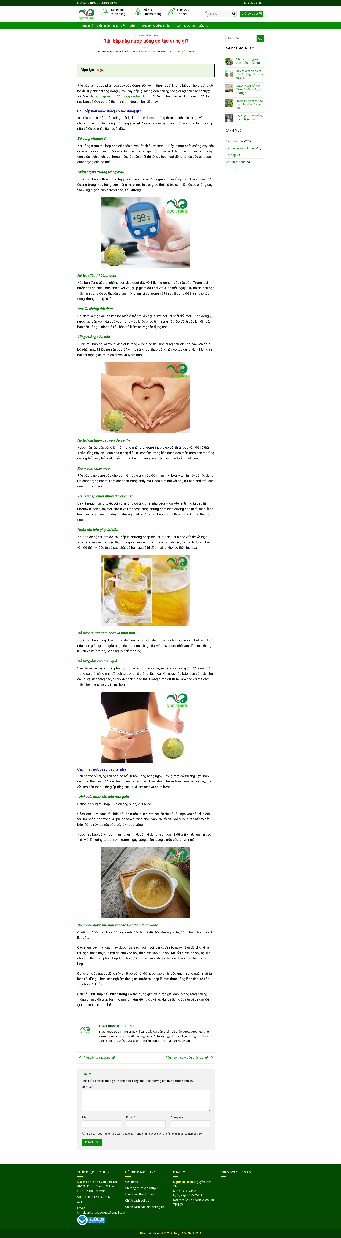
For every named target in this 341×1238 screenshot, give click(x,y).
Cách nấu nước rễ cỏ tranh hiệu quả (249, 117)
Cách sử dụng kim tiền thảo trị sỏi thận (249, 61)
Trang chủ (86, 25)
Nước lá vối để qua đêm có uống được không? (248, 89)
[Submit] (234, 14)
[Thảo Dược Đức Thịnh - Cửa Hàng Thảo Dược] (86, 14)
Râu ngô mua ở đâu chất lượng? (187, 1058)
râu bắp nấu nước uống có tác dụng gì (123, 96)
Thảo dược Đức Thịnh (181, 51)
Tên (85, 1117)
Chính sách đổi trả (137, 1201)
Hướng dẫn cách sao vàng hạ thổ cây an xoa (249, 104)
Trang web (178, 1117)
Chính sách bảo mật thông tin (145, 1207)
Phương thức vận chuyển (142, 1188)
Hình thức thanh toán (139, 1194)
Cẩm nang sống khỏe (156, 25)
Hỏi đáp (230, 155)
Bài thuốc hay (186, 25)
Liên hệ (203, 25)
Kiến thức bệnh (235, 162)
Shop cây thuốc (124, 25)
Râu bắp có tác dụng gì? (99, 1058)
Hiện (100, 70)
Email (130, 1117)
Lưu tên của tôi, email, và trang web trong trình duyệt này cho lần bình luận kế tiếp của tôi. (145, 1133)
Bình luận (87, 1086)
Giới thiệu (103, 25)
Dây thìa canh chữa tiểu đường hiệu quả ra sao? (249, 74)
